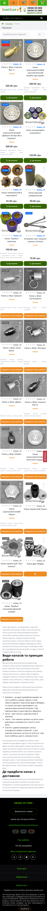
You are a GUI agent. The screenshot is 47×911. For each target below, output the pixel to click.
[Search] (41, 18)
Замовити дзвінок (34, 13)
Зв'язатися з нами (23, 811)
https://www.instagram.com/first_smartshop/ (20, 857)
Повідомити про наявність (12, 315)
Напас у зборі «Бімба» (12, 454)
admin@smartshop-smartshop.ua (23, 825)
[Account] (13, 3)
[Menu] (4, 3)
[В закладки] (20, 45)
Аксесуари (9, 24)
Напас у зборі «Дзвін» (11, 402)
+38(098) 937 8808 (34, 10)
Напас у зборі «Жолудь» (35, 348)
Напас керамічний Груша (35, 509)
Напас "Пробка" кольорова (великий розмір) (12, 609)
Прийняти (24, 908)
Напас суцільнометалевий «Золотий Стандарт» (35, 457)
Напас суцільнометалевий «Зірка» (11, 512)
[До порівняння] (20, 42)
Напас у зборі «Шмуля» (11, 296)
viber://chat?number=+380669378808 (32, 857)
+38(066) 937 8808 (34, 8)
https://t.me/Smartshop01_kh (26, 857)
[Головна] (2, 24)
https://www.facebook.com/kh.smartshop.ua (14, 857)
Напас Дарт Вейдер (35, 564)
